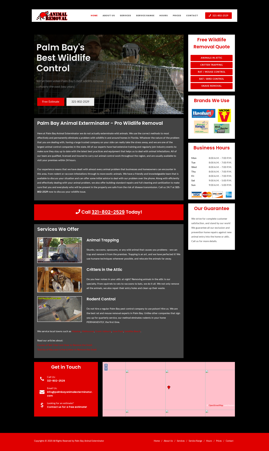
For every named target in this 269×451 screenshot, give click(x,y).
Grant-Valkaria (103, 331)
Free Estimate (50, 101)
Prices (219, 441)
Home (157, 441)
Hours (209, 441)
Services (181, 441)
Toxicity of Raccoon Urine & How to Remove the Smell (67, 349)
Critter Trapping (211, 65)
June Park (117, 331)
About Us (168, 441)
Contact (229, 441)
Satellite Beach (132, 331)
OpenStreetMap (216, 405)
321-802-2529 (220, 16)
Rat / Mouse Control (211, 72)
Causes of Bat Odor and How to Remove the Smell (64, 345)
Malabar (76, 331)
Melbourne (88, 331)
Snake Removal (211, 86)
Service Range (195, 441)
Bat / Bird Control (211, 79)
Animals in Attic (211, 58)
